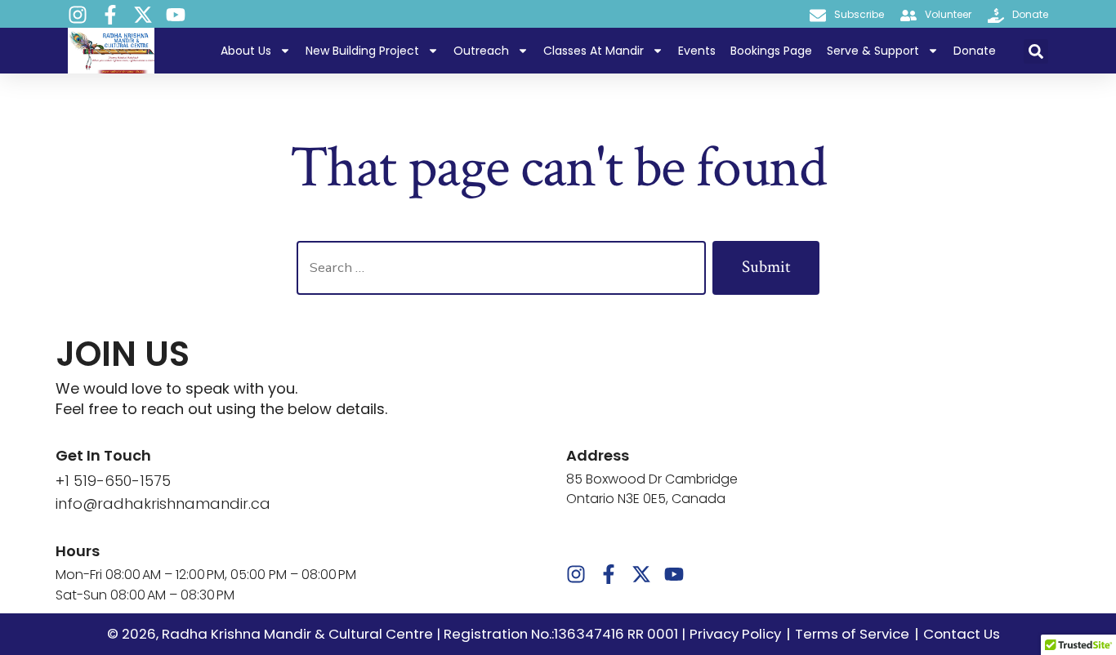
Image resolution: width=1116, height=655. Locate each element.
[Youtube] (175, 15)
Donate (974, 50)
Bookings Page (771, 50)
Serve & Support (873, 50)
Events (697, 50)
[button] (1036, 51)
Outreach (481, 50)
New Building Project (362, 50)
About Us (246, 50)
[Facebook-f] (110, 15)
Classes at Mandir (593, 50)
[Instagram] (77, 15)
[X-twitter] (143, 15)
